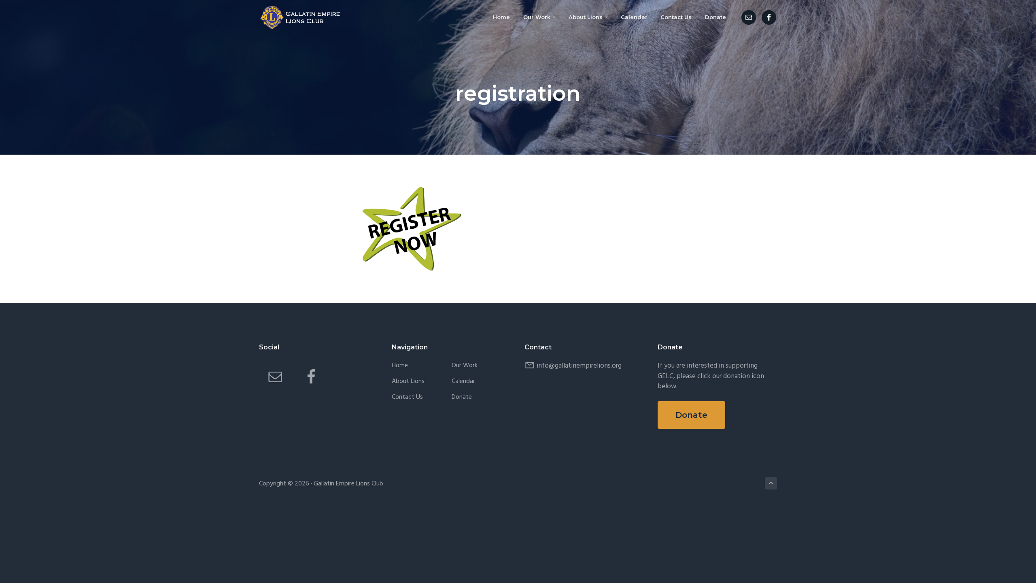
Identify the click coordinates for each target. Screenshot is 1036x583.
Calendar (463, 382)
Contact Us (407, 397)
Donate (462, 397)
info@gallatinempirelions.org (579, 365)
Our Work (465, 366)
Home (400, 366)
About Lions (408, 382)
